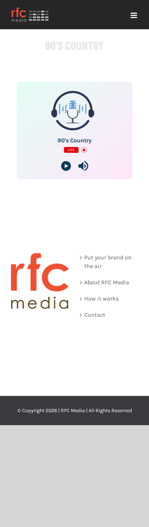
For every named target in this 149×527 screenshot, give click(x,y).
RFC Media (73, 410)
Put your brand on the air (108, 261)
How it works (101, 298)
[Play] (66, 166)
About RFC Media (106, 282)
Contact (94, 314)
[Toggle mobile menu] (134, 15)
